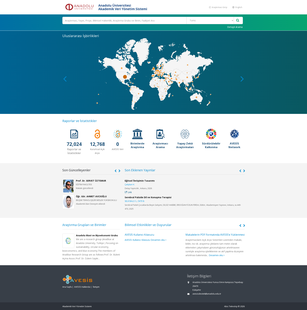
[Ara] (237, 20)
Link (129, 192)
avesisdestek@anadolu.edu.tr (207, 293)
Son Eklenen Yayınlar (140, 170)
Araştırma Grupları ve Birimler (84, 225)
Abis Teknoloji (230, 306)
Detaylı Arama (235, 26)
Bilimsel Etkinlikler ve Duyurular (148, 225)
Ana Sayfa (67, 287)
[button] (242, 78)
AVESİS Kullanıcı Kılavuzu (139, 234)
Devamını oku (158, 239)
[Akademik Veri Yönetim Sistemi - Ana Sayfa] (80, 7)
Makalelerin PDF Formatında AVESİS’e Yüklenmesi (215, 234)
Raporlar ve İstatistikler (79, 121)
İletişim (96, 287)
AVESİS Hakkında (82, 287)
